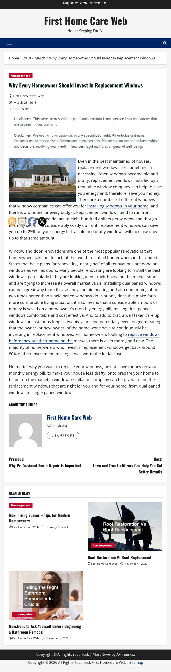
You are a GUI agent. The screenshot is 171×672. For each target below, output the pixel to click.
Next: (127, 465)
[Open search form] (165, 43)
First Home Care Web (85, 20)
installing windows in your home (118, 206)
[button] (9, 43)
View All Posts (62, 435)
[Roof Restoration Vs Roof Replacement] (125, 527)
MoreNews (102, 654)
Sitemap (136, 662)
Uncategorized (20, 75)
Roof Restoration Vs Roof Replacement (119, 557)
